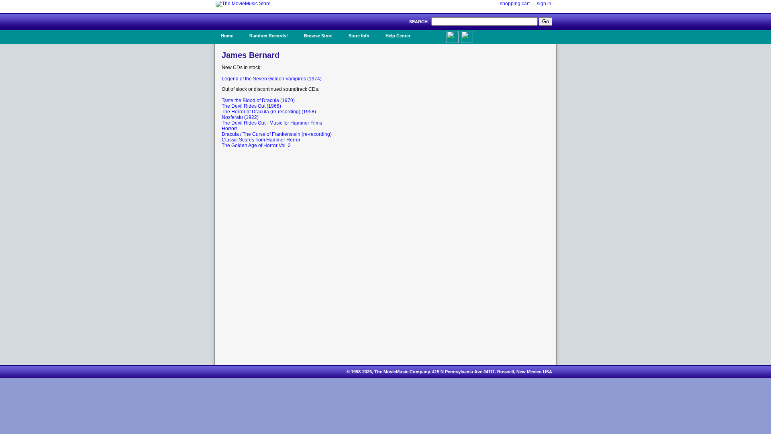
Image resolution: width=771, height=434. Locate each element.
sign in (544, 3)
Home (227, 35)
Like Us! (433, 33)
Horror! (229, 128)
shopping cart (515, 3)
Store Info (359, 35)
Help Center (398, 35)
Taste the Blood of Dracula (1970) (258, 100)
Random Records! (268, 35)
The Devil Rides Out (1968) (251, 106)
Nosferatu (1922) (240, 117)
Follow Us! (482, 36)
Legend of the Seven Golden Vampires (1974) (272, 79)
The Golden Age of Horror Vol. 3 (256, 145)
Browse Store (318, 35)
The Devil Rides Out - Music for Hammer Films (272, 123)
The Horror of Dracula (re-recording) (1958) (269, 112)
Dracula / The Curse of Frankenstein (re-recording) (277, 134)
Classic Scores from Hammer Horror (261, 140)
